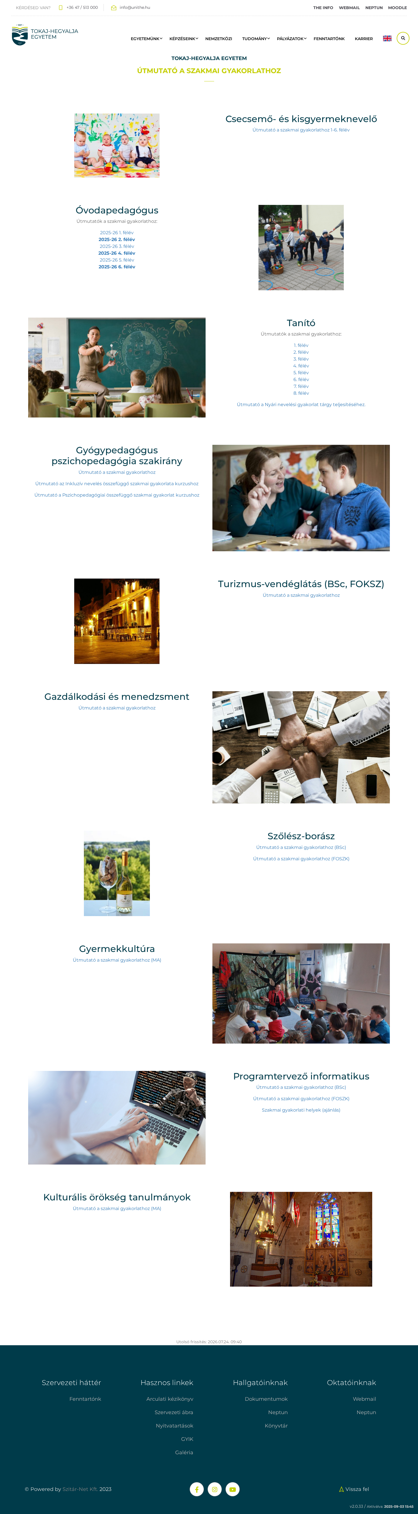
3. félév (301, 359)
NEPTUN (374, 7)
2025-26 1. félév (117, 232)
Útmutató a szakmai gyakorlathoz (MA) (117, 960)
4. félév (301, 366)
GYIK (187, 1439)
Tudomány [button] (254, 38)
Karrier (364, 38)
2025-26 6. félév (117, 267)
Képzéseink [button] (182, 38)
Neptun (278, 1412)
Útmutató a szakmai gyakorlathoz (117, 472)
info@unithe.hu (135, 7)
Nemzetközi (218, 38)
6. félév (301, 379)
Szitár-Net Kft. (80, 1489)
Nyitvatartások (174, 1426)
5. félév (301, 372)
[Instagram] (215, 1489)
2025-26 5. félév (117, 260)
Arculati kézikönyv (169, 1399)
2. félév (301, 352)
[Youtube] (232, 1489)
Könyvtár (276, 1426)
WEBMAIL (349, 7)
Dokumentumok (266, 1399)
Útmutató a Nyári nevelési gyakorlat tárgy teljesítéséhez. (301, 404)
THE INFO (323, 7)
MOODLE (397, 7)
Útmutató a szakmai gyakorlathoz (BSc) (301, 847)
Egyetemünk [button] (145, 38)
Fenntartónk (85, 1399)
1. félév (301, 345)
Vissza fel (357, 1489)
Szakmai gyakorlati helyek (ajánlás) (301, 1110)
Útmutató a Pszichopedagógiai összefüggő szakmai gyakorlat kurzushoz (116, 495)
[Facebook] (197, 1489)
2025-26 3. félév (117, 246)
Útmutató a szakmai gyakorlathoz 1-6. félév (301, 130)
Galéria (184, 1452)
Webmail (364, 1399)
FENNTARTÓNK (329, 38)
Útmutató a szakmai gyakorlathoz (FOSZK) (301, 858)
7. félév (301, 386)
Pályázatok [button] (290, 38)
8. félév (301, 393)
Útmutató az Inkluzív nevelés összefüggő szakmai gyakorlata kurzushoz (116, 483)
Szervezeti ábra (174, 1412)
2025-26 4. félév (116, 253)
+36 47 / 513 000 (82, 7)
